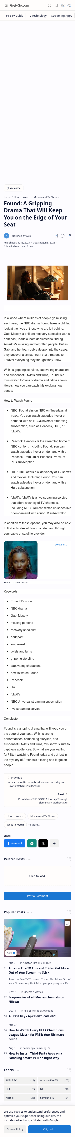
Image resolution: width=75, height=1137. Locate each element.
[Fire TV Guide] (15, 15)
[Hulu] (20, 1089)
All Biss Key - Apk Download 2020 (33, 1016)
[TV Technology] (37, 15)
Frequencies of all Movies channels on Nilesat (36, 999)
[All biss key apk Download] (38, 1010)
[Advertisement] (37, 62)
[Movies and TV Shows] (43, 816)
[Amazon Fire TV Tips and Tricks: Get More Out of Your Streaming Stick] (37, 938)
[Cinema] (29, 992)
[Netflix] (20, 1097)
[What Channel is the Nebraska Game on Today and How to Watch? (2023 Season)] (37, 781)
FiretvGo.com (19, 5)
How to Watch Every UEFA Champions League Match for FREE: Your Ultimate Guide (36, 1034)
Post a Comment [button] (37, 896)
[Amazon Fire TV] (32, 963)
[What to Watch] (15, 824)
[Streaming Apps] (62, 15)
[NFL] (54, 1089)
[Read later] (56, 236)
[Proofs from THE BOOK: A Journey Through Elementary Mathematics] (37, 798)
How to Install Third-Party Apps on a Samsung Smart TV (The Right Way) (35, 1055)
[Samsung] (29, 1048)
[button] (6, 5)
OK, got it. (49, 1129)
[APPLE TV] (20, 1080)
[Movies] (38, 992)
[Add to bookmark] (67, 923)
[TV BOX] (47, 963)
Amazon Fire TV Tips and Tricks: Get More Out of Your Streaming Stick (39, 970)
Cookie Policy (15, 1129)
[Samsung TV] (43, 1048)
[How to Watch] (15, 816)
